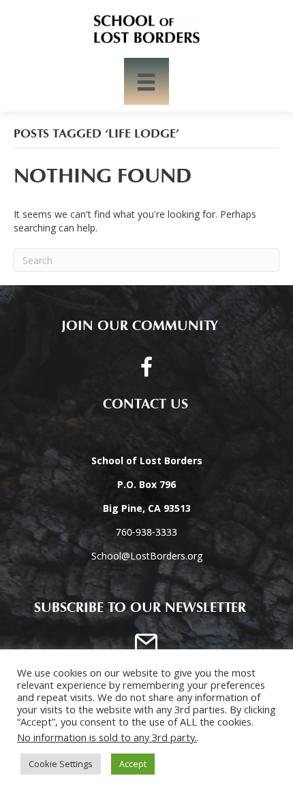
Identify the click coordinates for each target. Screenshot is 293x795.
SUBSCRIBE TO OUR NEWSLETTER (140, 607)
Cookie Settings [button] (61, 764)
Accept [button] (132, 764)
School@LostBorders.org (146, 555)
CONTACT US (140, 404)
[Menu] (146, 81)
